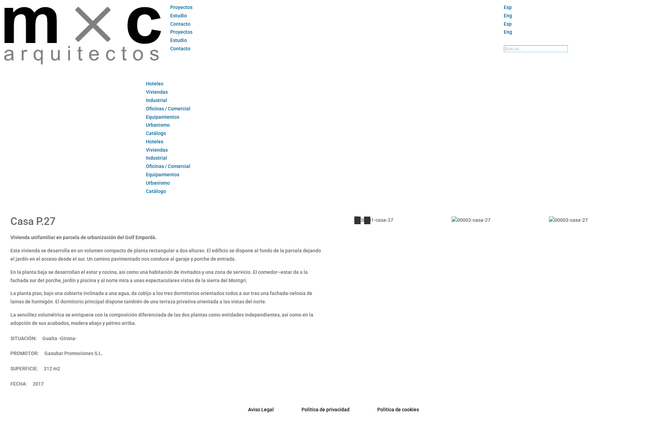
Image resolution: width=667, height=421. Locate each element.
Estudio (178, 15)
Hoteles (154, 83)
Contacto (180, 24)
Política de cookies (398, 409)
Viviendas (157, 92)
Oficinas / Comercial (168, 108)
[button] (584, 40)
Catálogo (156, 133)
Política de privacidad (325, 409)
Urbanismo (158, 125)
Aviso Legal (261, 409)
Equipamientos (162, 117)
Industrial (156, 100)
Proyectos (181, 7)
